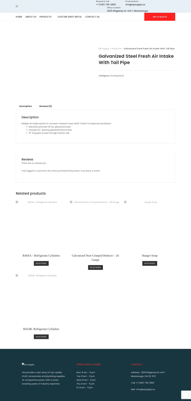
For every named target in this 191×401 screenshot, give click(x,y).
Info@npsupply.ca (135, 3)
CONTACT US (92, 16)
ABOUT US (30, 16)
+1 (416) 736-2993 (106, 3)
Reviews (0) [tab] (45, 106)
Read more (41, 263)
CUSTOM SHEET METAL (70, 16)
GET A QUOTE (160, 16)
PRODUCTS (45, 16)
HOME (19, 16)
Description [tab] (25, 106)
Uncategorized (117, 75)
